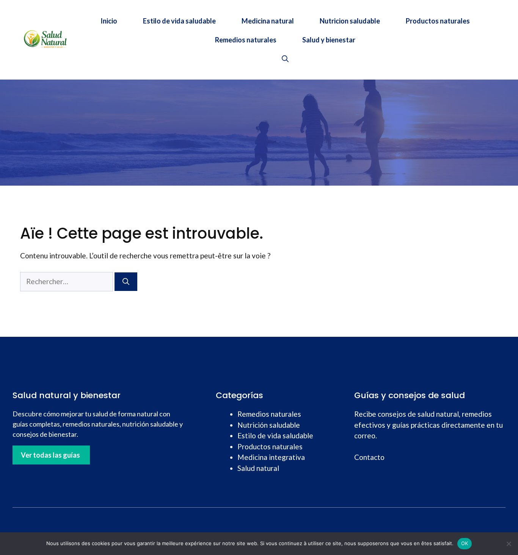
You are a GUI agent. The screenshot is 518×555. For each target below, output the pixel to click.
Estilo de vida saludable (179, 21)
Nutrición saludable (268, 425)
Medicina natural (268, 21)
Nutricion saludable (350, 21)
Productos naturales (438, 21)
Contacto (369, 457)
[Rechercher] (126, 281)
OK (464, 543)
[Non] (508, 543)
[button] (285, 58)
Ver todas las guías (50, 455)
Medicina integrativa (271, 457)
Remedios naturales (245, 40)
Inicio (108, 21)
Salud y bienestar (328, 40)
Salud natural (258, 468)
